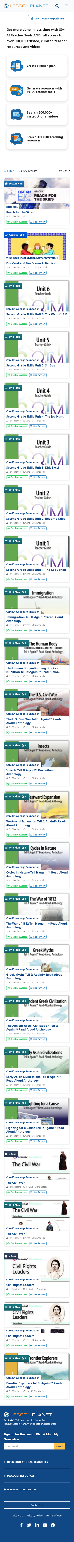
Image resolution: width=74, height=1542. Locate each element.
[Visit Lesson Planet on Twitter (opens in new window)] (29, 1525)
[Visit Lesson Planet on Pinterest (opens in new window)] (52, 1525)
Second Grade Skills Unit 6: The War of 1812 (37, 314)
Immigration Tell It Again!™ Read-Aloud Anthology (34, 619)
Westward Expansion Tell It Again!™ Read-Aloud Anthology (36, 823)
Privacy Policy (35, 1515)
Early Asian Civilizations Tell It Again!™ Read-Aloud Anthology (33, 1079)
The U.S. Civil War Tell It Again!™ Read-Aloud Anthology (33, 721)
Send (59, 1446)
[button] (66, 5)
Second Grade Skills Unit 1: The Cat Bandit (36, 570)
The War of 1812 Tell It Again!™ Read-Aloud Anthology (36, 925)
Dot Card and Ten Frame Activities (30, 263)
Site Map (18, 1515)
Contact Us (37, 1505)
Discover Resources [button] (21, 1475)
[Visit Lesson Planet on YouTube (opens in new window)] (44, 1525)
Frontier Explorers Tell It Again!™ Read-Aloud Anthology (34, 1385)
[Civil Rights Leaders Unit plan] (37, 1341)
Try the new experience (49, 18)
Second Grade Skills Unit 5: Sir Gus (30, 365)
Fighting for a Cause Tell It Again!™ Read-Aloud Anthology (35, 1130)
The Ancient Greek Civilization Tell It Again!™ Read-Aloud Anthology (32, 1028)
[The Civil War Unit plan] (37, 1239)
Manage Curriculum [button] (21, 1489)
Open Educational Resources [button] (27, 1462)
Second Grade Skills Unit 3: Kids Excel (32, 468)
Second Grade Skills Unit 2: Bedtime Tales (35, 519)
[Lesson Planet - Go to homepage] (26, 6)
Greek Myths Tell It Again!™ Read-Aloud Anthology (34, 976)
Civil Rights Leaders (20, 1285)
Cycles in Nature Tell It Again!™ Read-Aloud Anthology (37, 874)
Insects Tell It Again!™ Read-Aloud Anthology (30, 772)
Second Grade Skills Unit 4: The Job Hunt (35, 416)
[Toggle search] (57, 6)
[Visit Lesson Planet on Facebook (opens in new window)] (21, 1525)
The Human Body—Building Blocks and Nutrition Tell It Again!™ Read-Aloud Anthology (34, 672)
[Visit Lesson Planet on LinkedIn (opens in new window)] (37, 1525)
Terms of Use (54, 1515)
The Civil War (15, 1183)
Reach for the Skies (20, 212)
